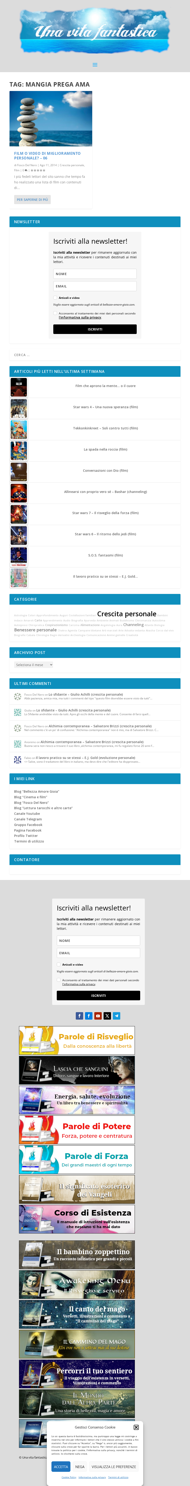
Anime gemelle (116, 635)
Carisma (74, 625)
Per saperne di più (32, 199)
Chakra (62, 630)
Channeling (133, 624)
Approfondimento (47, 615)
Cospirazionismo (56, 625)
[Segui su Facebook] (79, 1016)
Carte (38, 620)
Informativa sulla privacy (92, 1477)
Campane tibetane (89, 630)
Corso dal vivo (165, 630)
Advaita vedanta (134, 630)
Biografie (19, 635)
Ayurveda (90, 620)
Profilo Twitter (26, 835)
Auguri (64, 615)
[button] (136, 1427)
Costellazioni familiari (82, 615)
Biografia (77, 620)
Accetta (61, 1466)
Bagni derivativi (60, 635)
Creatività (132, 635)
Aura (119, 625)
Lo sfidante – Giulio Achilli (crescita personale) (86, 694)
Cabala (30, 635)
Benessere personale (35, 630)
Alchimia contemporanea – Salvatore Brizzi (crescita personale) (100, 726)
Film (16, 170)
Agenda (72, 630)
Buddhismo (127, 620)
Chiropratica (36, 625)
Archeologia (78, 635)
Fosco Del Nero (27, 165)
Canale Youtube (27, 813)
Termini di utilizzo (118, 1477)
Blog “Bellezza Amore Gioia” (36, 791)
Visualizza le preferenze (114, 1466)
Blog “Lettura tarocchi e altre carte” (43, 808)
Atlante (149, 625)
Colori (31, 615)
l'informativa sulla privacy (80, 317)
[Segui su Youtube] (98, 1016)
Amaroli (29, 620)
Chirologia (42, 635)
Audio (66, 620)
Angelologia (108, 625)
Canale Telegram (28, 819)
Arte (121, 630)
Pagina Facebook (27, 830)
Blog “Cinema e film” (30, 797)
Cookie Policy (69, 1477)
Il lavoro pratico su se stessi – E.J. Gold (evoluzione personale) (85, 757)
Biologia (159, 625)
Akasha (150, 630)
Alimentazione (90, 625)
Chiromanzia (143, 620)
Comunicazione (96, 635)
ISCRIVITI (95, 329)
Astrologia (20, 615)
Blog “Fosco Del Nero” (31, 802)
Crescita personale (72, 165)
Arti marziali (109, 630)
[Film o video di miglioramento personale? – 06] (51, 118)
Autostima (158, 620)
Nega (79, 1466)
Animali (114, 620)
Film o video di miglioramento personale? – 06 (47, 156)
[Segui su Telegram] (116, 1016)
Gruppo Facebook (28, 824)
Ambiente (102, 620)
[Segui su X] (107, 1016)
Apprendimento (52, 620)
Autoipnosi (21, 625)
